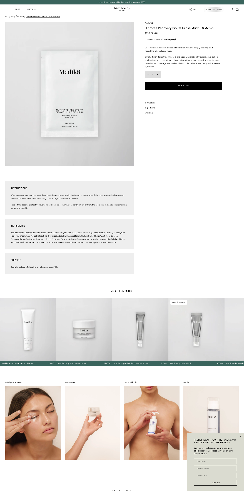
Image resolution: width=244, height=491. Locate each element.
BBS (7, 16)
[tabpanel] (69, 94)
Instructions (150, 102)
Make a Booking (214, 9)
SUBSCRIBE (215, 482)
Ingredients (150, 107)
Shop (13, 16)
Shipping (149, 112)
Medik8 (20, 16)
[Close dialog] (241, 436)
